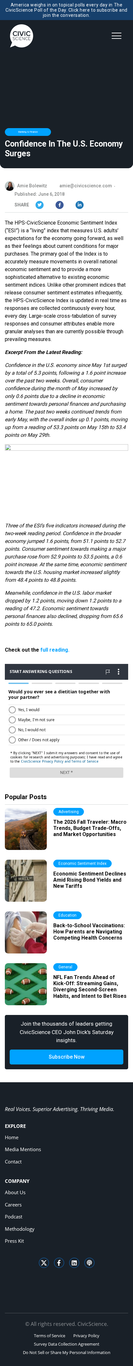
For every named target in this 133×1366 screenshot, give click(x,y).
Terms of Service (49, 1335)
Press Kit (14, 1241)
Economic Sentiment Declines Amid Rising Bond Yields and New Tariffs (89, 880)
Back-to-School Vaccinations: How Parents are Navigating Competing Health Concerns (89, 931)
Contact (13, 1161)
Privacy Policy (86, 1335)
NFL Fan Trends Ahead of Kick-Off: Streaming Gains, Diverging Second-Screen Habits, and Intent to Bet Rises (90, 986)
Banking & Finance (28, 131)
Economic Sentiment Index (82, 863)
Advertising (68, 812)
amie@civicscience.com (85, 185)
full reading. (54, 650)
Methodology (20, 1229)
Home (11, 1137)
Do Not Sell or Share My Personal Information (66, 1352)
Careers (13, 1204)
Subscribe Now (67, 1057)
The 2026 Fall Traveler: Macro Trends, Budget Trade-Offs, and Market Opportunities (90, 828)
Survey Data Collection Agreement (66, 1344)
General (65, 967)
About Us (15, 1192)
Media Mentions (23, 1149)
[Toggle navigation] (116, 36)
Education (67, 915)
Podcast (13, 1216)
